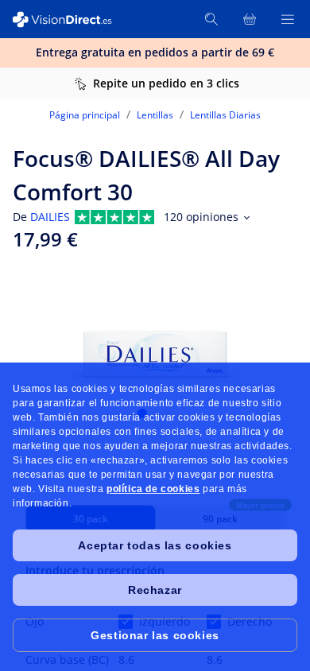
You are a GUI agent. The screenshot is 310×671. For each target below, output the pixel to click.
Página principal (84, 115)
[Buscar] (211, 19)
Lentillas (155, 115)
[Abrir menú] (287, 19)
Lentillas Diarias (225, 115)
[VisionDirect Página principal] (70, 19)
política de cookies (153, 489)
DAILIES (50, 216)
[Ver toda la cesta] (249, 19)
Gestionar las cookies (155, 635)
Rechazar (155, 590)
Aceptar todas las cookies (154, 545)
